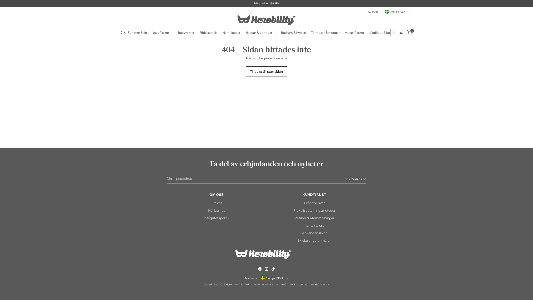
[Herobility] (266, 20)
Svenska (373, 11)
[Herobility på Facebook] (259, 269)
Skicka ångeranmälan (314, 240)
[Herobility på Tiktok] (273, 269)
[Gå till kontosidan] (401, 33)
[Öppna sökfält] (123, 33)
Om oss (216, 203)
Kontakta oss (314, 225)
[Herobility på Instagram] (266, 269)
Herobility (232, 284)
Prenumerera (355, 178)
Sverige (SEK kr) (399, 11)
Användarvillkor (314, 233)
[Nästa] (394, 33)
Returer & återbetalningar (314, 218)
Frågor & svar (314, 203)
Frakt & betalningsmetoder (314, 210)
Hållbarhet (216, 210)
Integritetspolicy (216, 218)
